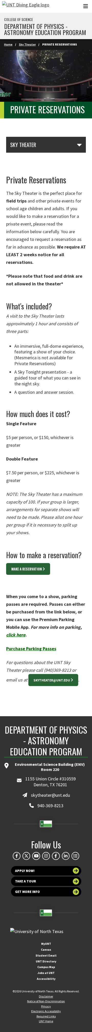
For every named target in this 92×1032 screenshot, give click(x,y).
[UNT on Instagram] (46, 856)
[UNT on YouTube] (36, 856)
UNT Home (46, 1021)
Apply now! (25, 871)
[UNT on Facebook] (16, 856)
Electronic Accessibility (46, 1011)
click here (15, 635)
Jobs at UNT (46, 973)
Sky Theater (27, 44)
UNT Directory (46, 961)
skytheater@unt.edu (51, 680)
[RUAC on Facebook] (56, 856)
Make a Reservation (26, 568)
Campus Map (46, 967)
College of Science (18, 19)
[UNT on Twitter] (26, 856)
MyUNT (46, 944)
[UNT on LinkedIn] (66, 856)
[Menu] (85, 6)
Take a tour (25, 881)
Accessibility (46, 979)
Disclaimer (46, 996)
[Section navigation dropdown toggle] (79, 145)
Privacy (46, 1006)
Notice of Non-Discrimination (46, 1001)
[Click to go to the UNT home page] (25, 6)
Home (8, 44)
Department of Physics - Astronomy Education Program (45, 29)
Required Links (46, 1016)
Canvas (46, 949)
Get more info (27, 892)
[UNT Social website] (75, 856)
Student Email (46, 955)
